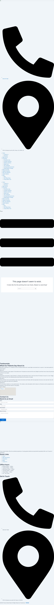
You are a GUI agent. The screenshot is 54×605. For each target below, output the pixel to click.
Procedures (5, 158)
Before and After (6, 169)
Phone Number (2, 407)
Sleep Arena (6, 164)
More (4, 175)
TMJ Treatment (7, 165)
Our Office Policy (7, 178)
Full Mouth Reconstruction (9, 166)
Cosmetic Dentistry (7, 161)
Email (1, 404)
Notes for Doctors (3, 411)
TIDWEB (27, 602)
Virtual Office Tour (7, 179)
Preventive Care (7, 160)
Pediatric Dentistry (7, 162)
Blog (5, 176)
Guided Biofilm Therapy (8, 168)
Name (1, 400)
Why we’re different (6, 172)
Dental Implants (6, 173)
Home (4, 153)
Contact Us (6, 154)
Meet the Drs (5, 157)
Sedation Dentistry (6, 171)
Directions (6, 155)
